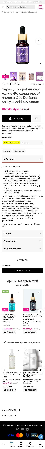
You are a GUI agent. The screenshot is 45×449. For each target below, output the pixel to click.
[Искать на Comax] (7, 7)
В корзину (18, 118)
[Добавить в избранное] (36, 118)
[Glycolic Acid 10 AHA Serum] (32, 301)
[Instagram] (18, 430)
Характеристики (12, 248)
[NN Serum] (12, 301)
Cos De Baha (11, 84)
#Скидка (7, 151)
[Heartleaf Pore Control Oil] (12, 359)
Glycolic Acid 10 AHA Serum (32, 322)
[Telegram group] (27, 430)
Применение (10, 241)
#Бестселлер (19, 151)
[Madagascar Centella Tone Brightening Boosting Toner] (32, 359)
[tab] (22, 159)
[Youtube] (22, 430)
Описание (9, 159)
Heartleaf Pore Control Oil (12, 380)
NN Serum (6, 322)
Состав (8, 233)
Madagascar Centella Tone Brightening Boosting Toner (32, 380)
